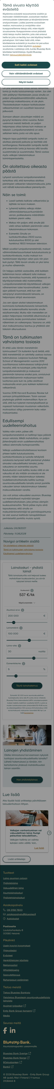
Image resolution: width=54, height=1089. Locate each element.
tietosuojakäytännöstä (20, 55)
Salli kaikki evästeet (26, 64)
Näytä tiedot (26, 82)
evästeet (37, 46)
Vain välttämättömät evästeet (26, 73)
